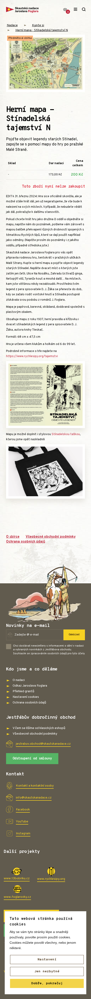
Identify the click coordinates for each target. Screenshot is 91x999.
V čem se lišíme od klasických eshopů (39, 728)
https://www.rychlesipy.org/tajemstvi (32, 356)
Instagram (23, 834)
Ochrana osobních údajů (25, 542)
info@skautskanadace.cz (34, 798)
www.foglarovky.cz (17, 897)
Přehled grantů (23, 691)
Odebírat (74, 634)
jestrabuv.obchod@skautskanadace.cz (43, 744)
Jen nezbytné (47, 971)
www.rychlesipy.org (51, 879)
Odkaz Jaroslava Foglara (30, 686)
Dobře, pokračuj (47, 983)
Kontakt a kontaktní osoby (35, 786)
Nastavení (47, 960)
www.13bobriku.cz (17, 879)
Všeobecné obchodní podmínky (51, 537)
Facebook (23, 810)
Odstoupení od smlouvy (32, 758)
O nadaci (19, 680)
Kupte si (38, 25)
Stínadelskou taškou (66, 434)
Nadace (12, 25)
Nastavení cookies (26, 697)
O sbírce (12, 537)
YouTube (22, 822)
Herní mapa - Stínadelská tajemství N (41, 30)
